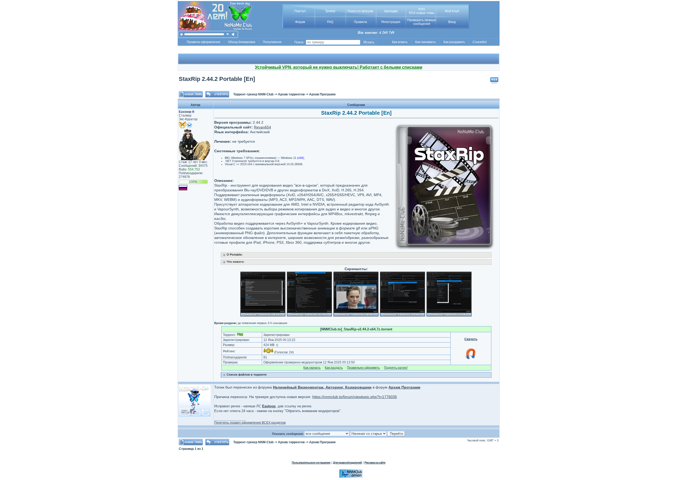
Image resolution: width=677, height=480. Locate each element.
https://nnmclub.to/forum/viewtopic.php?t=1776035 (354, 397)
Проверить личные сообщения (421, 22)
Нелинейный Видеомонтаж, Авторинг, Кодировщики (322, 387)
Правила (360, 22)
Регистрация (390, 22)
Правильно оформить (363, 368)
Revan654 (262, 127)
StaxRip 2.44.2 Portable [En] (217, 79)
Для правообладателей (347, 462)
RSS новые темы (421, 13)
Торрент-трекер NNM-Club (253, 94)
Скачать (470, 339)
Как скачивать (425, 42)
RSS (421, 9)
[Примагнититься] (470, 359)
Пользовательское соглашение (311, 462)
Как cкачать (312, 368)
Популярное (272, 42)
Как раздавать (454, 42)
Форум (300, 22)
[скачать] (227, 34)
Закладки (391, 11)
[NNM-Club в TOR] (351, 476)
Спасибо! (480, 42)
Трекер (330, 11)
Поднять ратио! (396, 368)
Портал (300, 11)
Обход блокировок (241, 42)
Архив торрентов (291, 94)
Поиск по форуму (360, 11)
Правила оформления (203, 42)
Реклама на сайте (374, 462)
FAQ (330, 22)
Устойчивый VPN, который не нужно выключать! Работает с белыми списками (338, 67)
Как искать (400, 42)
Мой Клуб (452, 11)
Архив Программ (322, 94)
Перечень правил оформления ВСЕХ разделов (250, 422)
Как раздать (334, 368)
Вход (452, 22)
